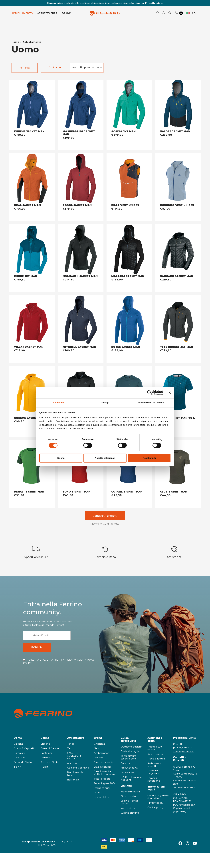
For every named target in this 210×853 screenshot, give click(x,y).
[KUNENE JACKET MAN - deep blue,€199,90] (32, 105)
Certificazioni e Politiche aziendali (104, 773)
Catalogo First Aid (183, 751)
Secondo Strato (23, 762)
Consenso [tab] (58, 402)
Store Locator (129, 796)
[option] (36, 552)
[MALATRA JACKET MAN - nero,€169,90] (129, 249)
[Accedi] (163, 13)
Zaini (70, 748)
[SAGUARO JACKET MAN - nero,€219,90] (178, 249)
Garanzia (126, 763)
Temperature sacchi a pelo (128, 757)
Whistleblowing (130, 812)
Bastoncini (73, 779)
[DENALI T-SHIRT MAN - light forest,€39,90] (32, 465)
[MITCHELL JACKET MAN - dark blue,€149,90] (80, 320)
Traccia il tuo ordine (154, 748)
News (97, 748)
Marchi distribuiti (103, 762)
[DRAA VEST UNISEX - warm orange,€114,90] (129, 178)
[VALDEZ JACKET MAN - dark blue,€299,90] (178, 105)
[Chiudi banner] (170, 392)
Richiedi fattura (156, 758)
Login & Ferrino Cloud (129, 802)
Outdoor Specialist (131, 746)
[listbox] (86, 68)
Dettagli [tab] (105, 402)
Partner (98, 757)
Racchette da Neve (75, 773)
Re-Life (98, 792)
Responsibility (102, 787)
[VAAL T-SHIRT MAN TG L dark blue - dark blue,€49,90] (178, 391)
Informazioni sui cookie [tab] (151, 402)
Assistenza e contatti (154, 764)
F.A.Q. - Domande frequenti (131, 778)
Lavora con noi (102, 766)
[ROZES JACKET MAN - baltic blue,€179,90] (129, 320)
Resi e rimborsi (155, 754)
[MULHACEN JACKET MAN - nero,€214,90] (80, 249)
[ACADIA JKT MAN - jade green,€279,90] (129, 105)
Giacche (18, 743)
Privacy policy (155, 802)
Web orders (128, 808)
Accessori (72, 763)
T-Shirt (17, 766)
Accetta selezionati (105, 458)
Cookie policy (155, 807)
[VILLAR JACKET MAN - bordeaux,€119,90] (32, 320)
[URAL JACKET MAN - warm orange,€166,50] (32, 178)
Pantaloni (19, 752)
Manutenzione (129, 767)
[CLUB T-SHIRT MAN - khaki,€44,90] (178, 465)
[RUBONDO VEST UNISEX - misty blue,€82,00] (178, 178)
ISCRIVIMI (37, 647)
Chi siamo (99, 743)
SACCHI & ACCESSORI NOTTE (74, 755)
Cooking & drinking (78, 767)
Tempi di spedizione (153, 779)
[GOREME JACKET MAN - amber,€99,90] (32, 391)
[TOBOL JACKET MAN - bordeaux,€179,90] (80, 178)
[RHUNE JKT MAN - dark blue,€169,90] (32, 249)
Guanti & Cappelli (24, 748)
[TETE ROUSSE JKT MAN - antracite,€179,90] (178, 320)
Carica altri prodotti (105, 515)
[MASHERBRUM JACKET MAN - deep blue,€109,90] (80, 105)
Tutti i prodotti (102, 778)
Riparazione (127, 772)
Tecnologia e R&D (104, 783)
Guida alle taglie (130, 751)
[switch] (87, 445)
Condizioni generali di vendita (158, 797)
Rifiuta (60, 458)
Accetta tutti (149, 458)
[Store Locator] (157, 13)
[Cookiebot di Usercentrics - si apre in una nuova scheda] (149, 392)
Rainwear (19, 757)
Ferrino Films (101, 797)
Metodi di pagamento (154, 772)
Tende (71, 743)
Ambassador (101, 752)
